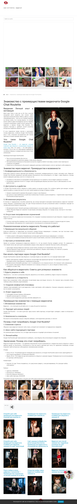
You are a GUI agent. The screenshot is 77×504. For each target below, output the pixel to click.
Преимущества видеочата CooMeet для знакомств (37, 414)
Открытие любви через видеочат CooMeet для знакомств (36, 472)
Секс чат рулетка (9, 8)
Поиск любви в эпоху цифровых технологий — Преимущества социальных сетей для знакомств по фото (14, 472)
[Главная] (4, 94)
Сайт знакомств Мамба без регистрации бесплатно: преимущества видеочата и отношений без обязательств (38, 443)
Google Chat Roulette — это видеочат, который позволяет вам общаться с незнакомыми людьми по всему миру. (18, 146)
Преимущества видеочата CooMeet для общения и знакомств (61, 415)
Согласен (61, 501)
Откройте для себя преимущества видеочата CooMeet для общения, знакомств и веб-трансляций (14, 443)
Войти (7, 13)
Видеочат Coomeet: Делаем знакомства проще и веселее (62, 471)
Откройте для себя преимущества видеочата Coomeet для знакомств (13, 415)
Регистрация (15, 13)
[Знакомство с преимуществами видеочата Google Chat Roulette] (53, 133)
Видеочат (19, 8)
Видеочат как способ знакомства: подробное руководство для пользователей (60, 443)
